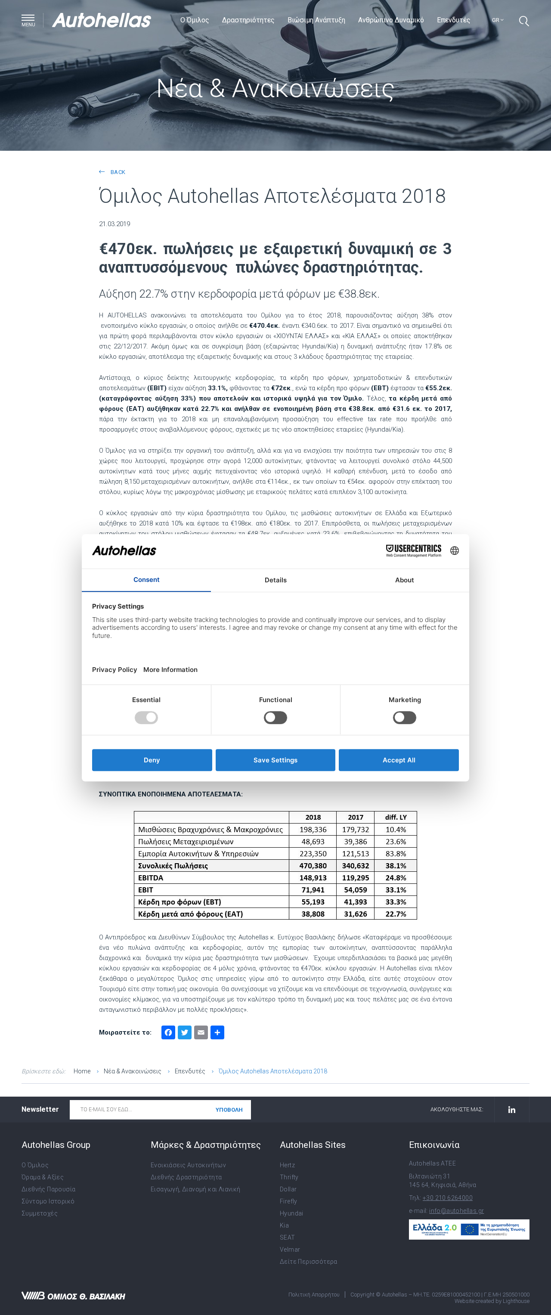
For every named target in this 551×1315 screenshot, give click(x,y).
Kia (284, 1225)
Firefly (288, 1201)
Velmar (290, 1249)
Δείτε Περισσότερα (308, 1261)
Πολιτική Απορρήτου (314, 1294)
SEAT (287, 1237)
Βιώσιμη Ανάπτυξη (316, 20)
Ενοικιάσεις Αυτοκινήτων (188, 1165)
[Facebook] (168, 1033)
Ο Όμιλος (194, 20)
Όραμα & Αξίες (43, 1177)
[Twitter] (184, 1033)
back (117, 172)
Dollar (288, 1189)
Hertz (287, 1165)
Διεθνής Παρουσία (48, 1189)
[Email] (201, 1033)
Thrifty (289, 1177)
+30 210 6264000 (448, 1197)
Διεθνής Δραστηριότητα (186, 1177)
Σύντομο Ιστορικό (48, 1201)
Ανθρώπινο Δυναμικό (391, 20)
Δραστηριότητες (248, 20)
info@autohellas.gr (456, 1210)
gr (496, 20)
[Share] (217, 1033)
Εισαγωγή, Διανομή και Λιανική (196, 1189)
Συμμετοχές (40, 1213)
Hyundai (291, 1213)
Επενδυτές (454, 20)
